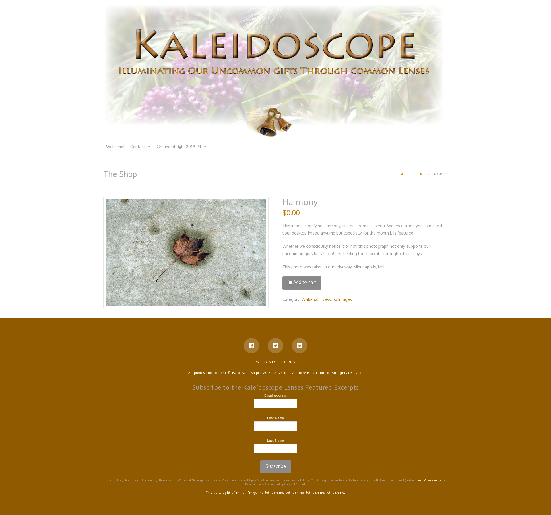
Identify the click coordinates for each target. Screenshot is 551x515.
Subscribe (275, 466)
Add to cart (304, 282)
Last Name (275, 441)
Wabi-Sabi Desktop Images (327, 299)
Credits (287, 362)
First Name (275, 418)
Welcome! (115, 146)
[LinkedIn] (299, 345)
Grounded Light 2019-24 (179, 146)
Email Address (275, 395)
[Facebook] (251, 345)
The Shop (418, 174)
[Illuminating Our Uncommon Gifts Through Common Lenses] (275, 72)
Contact (137, 146)
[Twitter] (275, 345)
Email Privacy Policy (428, 480)
